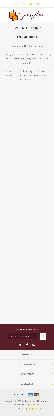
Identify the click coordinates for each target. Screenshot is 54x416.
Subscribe (43, 336)
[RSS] (33, 345)
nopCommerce (32, 404)
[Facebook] (27, 345)
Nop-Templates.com (33, 408)
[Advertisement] (27, 207)
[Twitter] (20, 345)
